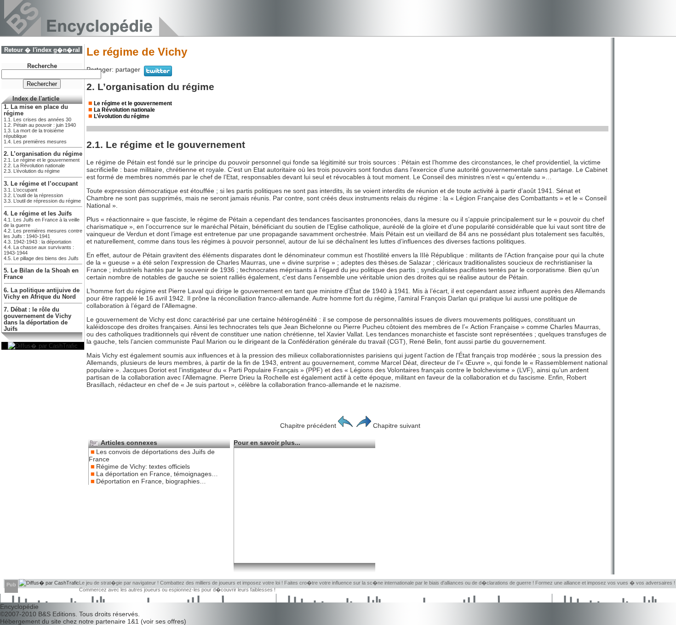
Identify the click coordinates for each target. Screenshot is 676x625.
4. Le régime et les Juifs (38, 213)
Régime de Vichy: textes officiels (143, 466)
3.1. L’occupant (20, 190)
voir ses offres (163, 621)
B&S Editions (56, 614)
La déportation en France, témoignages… (157, 473)
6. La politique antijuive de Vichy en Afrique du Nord (42, 293)
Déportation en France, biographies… (151, 481)
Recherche (42, 66)
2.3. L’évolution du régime (32, 171)
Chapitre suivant (396, 425)
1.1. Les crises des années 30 (37, 119)
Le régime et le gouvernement (133, 103)
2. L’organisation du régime (43, 154)
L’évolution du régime (121, 116)
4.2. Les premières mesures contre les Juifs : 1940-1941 (43, 233)
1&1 (134, 621)
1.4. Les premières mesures (35, 141)
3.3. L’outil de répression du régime (42, 201)
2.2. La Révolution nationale (34, 165)
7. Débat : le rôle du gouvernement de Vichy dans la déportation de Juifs (37, 319)
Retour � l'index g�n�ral (42, 50)
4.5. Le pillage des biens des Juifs (41, 258)
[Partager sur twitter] (158, 74)
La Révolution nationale (124, 110)
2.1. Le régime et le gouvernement (42, 160)
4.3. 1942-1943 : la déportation (37, 241)
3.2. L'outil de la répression (33, 195)
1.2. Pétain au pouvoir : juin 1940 (40, 125)
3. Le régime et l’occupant (41, 184)
